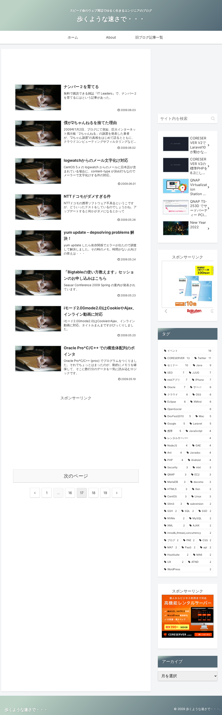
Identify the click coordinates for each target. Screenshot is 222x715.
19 (105, 493)
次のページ (76, 476)
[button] (213, 118)
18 (93, 493)
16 (70, 493)
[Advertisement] (76, 64)
